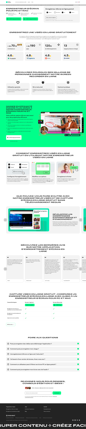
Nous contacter (47, 411)
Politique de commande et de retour (32, 417)
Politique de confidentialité (19, 417)
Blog (26, 411)
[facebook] (72, 420)
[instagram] (75, 420)
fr (79, 2)
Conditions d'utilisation (10, 417)
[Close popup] (79, 5)
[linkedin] (77, 420)
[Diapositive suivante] (80, 220)
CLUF (40, 417)
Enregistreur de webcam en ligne (13, 411)
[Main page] (9, 2)
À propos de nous (47, 409)
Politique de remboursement (47, 417)
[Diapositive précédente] (5, 220)
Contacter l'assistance (29, 409)
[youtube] (79, 420)
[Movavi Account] (75, 2)
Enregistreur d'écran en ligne (12, 409)
